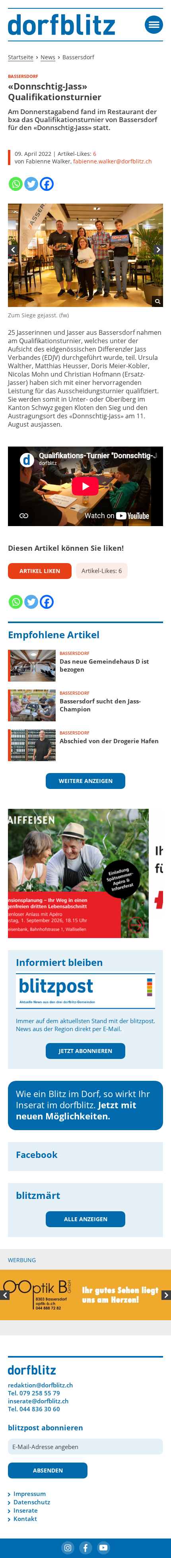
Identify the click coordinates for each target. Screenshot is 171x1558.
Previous (12, 249)
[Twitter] (31, 184)
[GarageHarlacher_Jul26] (85, 862)
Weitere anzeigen (86, 781)
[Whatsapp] (16, 184)
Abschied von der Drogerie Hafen (109, 741)
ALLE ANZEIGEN (85, 1219)
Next (158, 249)
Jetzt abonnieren (85, 1051)
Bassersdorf (74, 653)
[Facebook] (47, 184)
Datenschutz (32, 1502)
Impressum (30, 1494)
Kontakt (25, 1519)
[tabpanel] (85, 261)
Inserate (26, 1510)
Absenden (48, 1470)
